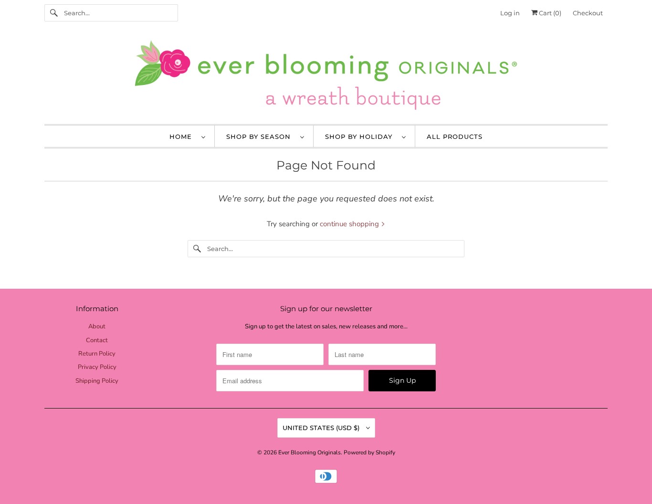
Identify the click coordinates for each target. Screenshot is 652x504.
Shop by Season (260, 136)
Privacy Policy (97, 367)
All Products (455, 136)
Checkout (588, 13)
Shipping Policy (96, 381)
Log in (510, 13)
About (96, 326)
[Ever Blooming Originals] (326, 77)
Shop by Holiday (361, 136)
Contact (97, 340)
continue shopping (350, 224)
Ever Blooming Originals (309, 452)
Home (183, 136)
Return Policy (97, 353)
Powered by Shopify (369, 452)
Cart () (549, 13)
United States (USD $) (322, 427)
